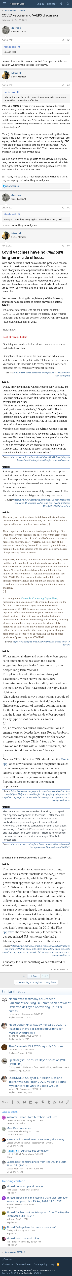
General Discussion (16, 1123)
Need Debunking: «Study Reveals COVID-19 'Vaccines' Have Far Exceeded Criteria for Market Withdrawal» (37, 1029)
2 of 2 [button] (45, 976)
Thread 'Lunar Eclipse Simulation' (26, 1186)
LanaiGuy (13, 1049)
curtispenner (15, 1014)
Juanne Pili (13, 1035)
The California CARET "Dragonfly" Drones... (37, 1046)
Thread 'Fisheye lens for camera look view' (31, 1227)
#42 (68, 85)
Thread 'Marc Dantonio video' (24, 1238)
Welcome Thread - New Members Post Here (32, 1117)
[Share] (63, 40)
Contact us (7, 1264)
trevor (7, 20)
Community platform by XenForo (28, 1270)
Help (52, 1264)
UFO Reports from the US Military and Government (45, 1067)
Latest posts (10, 1112)
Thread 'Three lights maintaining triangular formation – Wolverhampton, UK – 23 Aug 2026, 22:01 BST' (38, 1199)
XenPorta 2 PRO (9, 1273)
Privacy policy (40, 1264)
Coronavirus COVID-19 (32, 1014)
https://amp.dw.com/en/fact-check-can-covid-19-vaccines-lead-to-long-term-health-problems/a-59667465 (40, 846)
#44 (68, 245)
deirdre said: (10, 91)
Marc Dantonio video (19, 1128)
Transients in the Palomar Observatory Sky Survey (35, 1139)
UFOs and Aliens (26, 1049)
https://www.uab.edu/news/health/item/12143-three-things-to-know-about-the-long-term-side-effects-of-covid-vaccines (40, 459)
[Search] (68, 4)
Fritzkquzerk (14, 1067)
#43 (68, 207)
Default (8, 1259)
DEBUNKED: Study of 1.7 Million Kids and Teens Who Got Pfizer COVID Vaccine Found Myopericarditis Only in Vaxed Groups (37, 1082)
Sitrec (9, 1156)
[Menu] (5, 4)
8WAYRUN (38, 1273)
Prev (35, 976)
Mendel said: (10, 46)
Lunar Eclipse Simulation (28, 1150)
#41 (68, 40)
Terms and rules (23, 1264)
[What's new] (61, 4)
